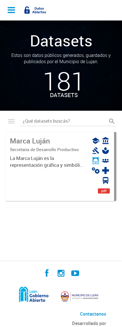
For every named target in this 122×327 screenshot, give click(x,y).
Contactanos (93, 314)
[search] (111, 121)
